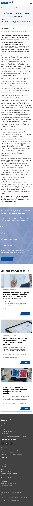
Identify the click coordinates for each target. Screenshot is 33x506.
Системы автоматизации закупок (10, 450)
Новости (3, 466)
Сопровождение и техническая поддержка (13, 475)
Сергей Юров (24, 31)
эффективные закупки (12, 357)
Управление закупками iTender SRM (11, 452)
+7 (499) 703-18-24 (6, 434)
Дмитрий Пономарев (11, 309)
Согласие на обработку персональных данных (14, 497)
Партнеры (4, 464)
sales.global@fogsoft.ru (8, 431)
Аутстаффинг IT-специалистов (9, 473)
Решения (4, 447)
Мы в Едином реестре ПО (8, 424)
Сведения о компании (7, 426)
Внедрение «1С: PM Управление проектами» (13, 478)
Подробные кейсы (6, 485)
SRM (6, 403)
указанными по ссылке (8, 254)
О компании (4, 459)
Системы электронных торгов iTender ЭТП (13, 454)
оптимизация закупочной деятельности (18, 20)
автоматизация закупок (12, 354)
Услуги (3, 469)
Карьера (3, 462)
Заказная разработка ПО (8, 471)
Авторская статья (13, 31)
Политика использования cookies (10, 500)
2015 (4, 31)
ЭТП (24, 354)
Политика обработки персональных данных (13, 495)
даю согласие (8, 250)
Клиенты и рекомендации (8, 483)
